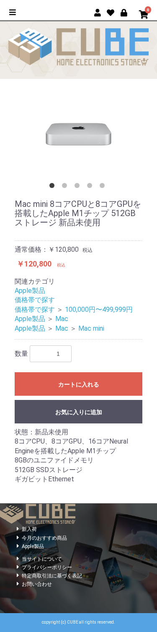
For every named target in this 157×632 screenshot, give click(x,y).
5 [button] (104, 187)
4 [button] (91, 187)
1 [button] (53, 187)
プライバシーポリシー (47, 567)
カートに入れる (78, 384)
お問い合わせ (37, 584)
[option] (78, 134)
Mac (61, 319)
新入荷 (29, 529)
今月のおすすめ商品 (44, 538)
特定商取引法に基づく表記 (52, 576)
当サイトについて (42, 559)
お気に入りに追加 (78, 412)
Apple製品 (30, 291)
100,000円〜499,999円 (99, 309)
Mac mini (91, 328)
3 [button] (79, 187)
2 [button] (66, 187)
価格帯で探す (35, 300)
